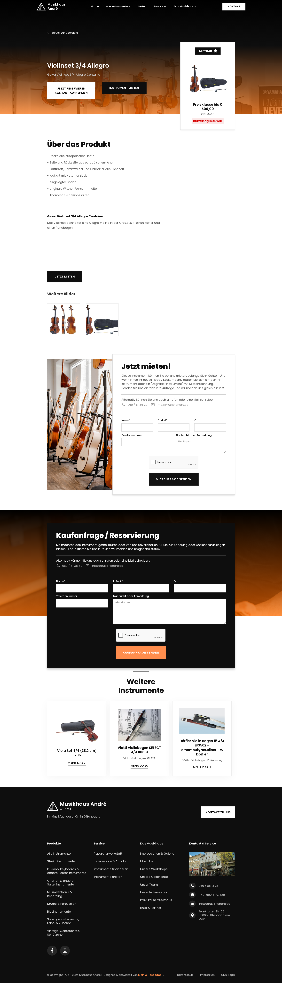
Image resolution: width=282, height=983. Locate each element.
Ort (196, 420)
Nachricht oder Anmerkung (194, 435)
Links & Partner (150, 908)
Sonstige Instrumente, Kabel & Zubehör (63, 921)
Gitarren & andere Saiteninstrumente (60, 882)
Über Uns (146, 861)
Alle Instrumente (59, 853)
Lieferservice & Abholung (111, 861)
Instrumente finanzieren (111, 869)
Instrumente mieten (108, 877)
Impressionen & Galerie (157, 853)
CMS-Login (228, 975)
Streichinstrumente (61, 861)
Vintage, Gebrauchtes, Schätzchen (63, 933)
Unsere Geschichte (154, 877)
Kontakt (234, 6)
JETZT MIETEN (65, 276)
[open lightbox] (63, 319)
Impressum (207, 975)
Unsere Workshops (154, 869)
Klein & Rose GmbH (150, 975)
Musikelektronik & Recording (59, 894)
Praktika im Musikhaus (156, 900)
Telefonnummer (131, 435)
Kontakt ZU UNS (218, 812)
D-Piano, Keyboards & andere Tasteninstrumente (66, 871)
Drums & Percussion (61, 904)
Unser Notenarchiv (153, 892)
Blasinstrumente (59, 911)
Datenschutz (185, 975)
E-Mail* (162, 420)
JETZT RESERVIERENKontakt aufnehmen (71, 90)
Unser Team (149, 884)
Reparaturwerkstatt (108, 853)
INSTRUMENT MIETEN (124, 88)
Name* (126, 420)
